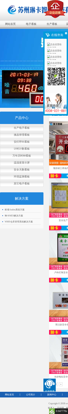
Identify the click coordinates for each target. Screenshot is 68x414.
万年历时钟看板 (21, 155)
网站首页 (10, 24)
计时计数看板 (22, 148)
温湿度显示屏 (22, 162)
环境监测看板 (22, 176)
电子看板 (31, 24)
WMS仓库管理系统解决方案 (19, 221)
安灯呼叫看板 (22, 141)
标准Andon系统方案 (15, 209)
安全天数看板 (22, 169)
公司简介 (30, 394)
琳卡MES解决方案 (14, 215)
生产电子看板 (22, 127)
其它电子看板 (22, 183)
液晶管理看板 (22, 134)
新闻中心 (51, 394)
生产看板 (52, 24)
